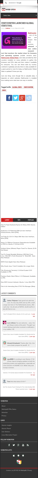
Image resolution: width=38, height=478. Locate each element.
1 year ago (32, 336)
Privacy (4, 415)
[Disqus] (19, 132)
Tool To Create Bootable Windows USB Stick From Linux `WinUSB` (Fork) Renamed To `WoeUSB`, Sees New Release (18, 256)
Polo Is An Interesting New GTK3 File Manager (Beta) (18, 286)
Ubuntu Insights (7, 425)
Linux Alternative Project (9, 435)
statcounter (28, 87)
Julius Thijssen (12, 300)
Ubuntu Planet (6, 428)
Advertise (5, 412)
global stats (17, 87)
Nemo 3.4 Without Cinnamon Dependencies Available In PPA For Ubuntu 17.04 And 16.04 (18, 243)
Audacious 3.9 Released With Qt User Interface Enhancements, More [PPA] (16, 231)
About (3, 406)
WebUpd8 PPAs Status (9, 409)
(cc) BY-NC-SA (16, 470)
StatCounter (32, 33)
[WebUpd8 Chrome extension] (19, 464)
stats (4, 90)
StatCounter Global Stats (10, 58)
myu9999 (10, 359)
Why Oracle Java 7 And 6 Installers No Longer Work (17, 266)
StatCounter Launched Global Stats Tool (17, 24)
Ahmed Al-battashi (13, 343)
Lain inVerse (11, 323)
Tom (8, 381)
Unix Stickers (6, 431)
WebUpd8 (23, 470)
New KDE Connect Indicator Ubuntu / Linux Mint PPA (18, 282)
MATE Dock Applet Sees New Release (13, 262)
